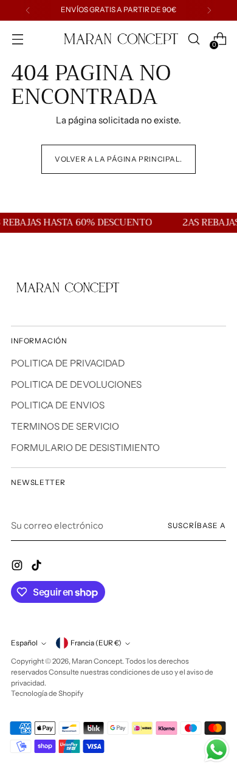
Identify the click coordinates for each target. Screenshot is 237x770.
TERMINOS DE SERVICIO (65, 426)
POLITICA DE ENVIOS (58, 405)
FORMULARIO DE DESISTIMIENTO (85, 447)
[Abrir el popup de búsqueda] (193, 39)
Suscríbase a (197, 525)
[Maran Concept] (118, 39)
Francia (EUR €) (96, 643)
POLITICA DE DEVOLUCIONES (76, 384)
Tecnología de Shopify (47, 693)
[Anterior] (28, 10)
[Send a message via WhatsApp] (216, 749)
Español (24, 643)
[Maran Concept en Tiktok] (37, 567)
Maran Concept (97, 661)
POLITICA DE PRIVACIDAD (68, 363)
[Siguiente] (209, 10)
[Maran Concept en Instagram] (18, 567)
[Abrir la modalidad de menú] (17, 39)
